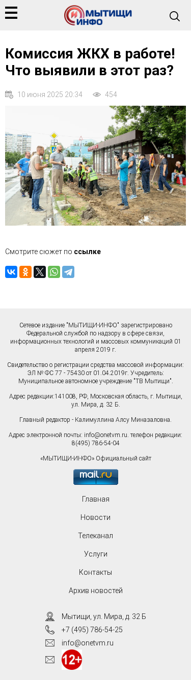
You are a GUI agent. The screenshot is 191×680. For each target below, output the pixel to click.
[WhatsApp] (54, 272)
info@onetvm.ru (105, 435)
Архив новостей (96, 590)
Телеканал (95, 536)
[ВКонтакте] (11, 272)
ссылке (87, 252)
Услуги (95, 554)
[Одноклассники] (25, 272)
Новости (95, 517)
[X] (40, 272)
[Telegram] (68, 272)
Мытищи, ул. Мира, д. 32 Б (104, 616)
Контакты (95, 572)
